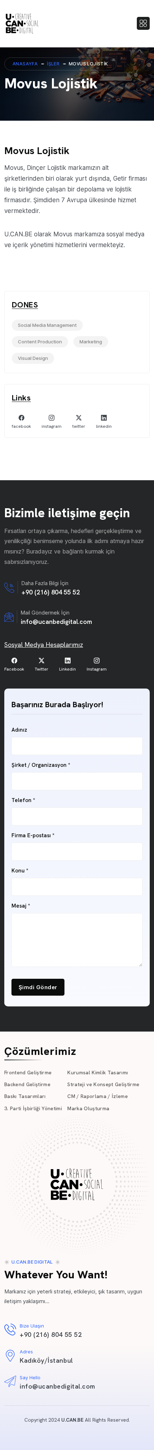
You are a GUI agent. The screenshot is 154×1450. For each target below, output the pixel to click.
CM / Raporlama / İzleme (97, 1096)
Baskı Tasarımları (25, 1096)
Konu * (19, 871)
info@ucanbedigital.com (56, 621)
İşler (53, 63)
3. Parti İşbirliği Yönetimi (33, 1108)
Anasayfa (25, 63)
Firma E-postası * (32, 835)
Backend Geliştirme (27, 1084)
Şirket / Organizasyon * (40, 765)
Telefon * (23, 800)
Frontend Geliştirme (28, 1072)
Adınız (19, 730)
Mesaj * (20, 906)
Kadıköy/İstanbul (46, 1360)
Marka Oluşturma (88, 1108)
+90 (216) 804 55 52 (50, 592)
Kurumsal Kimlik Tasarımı (97, 1072)
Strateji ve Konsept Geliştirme (103, 1084)
